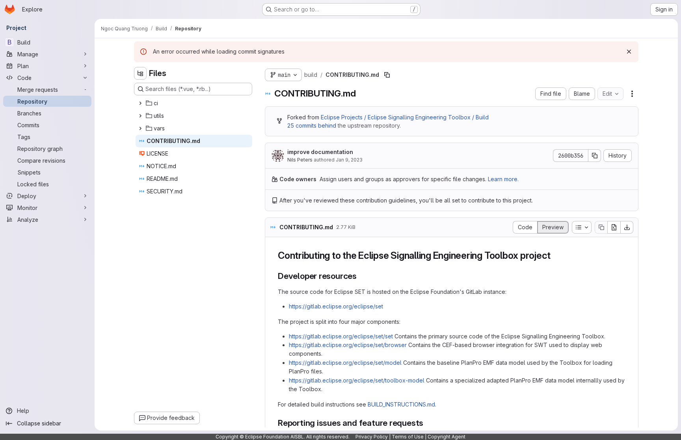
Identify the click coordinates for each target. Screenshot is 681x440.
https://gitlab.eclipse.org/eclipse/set (336, 306)
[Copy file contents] (601, 227)
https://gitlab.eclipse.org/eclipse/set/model (345, 362)
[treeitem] (194, 103)
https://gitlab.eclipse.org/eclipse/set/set (341, 336)
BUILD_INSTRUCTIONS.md (401, 404)
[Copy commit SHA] (594, 155)
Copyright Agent (446, 437)
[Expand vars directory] (140, 128)
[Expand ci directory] (140, 103)
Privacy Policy (371, 437)
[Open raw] (614, 227)
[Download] (627, 227)
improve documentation (320, 152)
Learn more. (503, 179)
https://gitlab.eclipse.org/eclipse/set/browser (348, 345)
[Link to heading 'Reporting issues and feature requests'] (427, 423)
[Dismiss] (629, 51)
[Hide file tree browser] (140, 73)
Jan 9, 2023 (349, 160)
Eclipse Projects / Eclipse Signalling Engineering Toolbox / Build (405, 117)
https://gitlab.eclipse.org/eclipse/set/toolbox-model (356, 380)
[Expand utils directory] (140, 116)
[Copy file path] (387, 75)
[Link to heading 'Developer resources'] (361, 276)
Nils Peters (300, 160)
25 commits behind (311, 125)
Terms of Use (408, 437)
